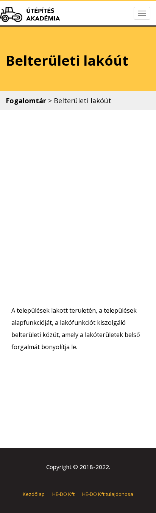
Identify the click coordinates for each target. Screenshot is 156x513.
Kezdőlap (34, 494)
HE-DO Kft (63, 494)
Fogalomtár (26, 100)
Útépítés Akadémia (32, 14)
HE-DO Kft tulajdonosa (107, 494)
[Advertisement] (78, 207)
